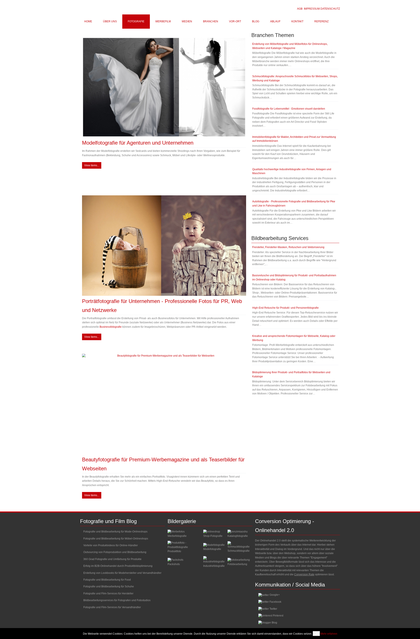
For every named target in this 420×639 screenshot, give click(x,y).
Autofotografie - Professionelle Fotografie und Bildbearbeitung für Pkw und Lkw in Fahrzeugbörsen (293, 203)
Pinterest (278, 615)
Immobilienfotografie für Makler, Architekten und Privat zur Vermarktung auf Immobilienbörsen (294, 139)
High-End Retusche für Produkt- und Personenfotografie (285, 307)
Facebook (275, 601)
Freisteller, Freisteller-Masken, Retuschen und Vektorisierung (288, 247)
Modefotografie (212, 549)
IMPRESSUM (312, 8)
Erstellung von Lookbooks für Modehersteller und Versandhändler (122, 572)
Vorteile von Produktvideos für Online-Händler (110, 545)
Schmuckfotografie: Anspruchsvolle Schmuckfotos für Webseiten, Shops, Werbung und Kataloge (295, 78)
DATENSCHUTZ (330, 8)
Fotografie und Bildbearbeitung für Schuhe (108, 586)
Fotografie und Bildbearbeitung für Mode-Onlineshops (115, 531)
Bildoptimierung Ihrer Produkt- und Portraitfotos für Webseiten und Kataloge (291, 374)
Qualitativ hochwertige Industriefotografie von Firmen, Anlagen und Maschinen (291, 171)
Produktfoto (174, 551)
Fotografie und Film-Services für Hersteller (108, 593)
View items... (91, 165)
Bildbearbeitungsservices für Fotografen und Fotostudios (116, 600)
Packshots (174, 564)
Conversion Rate (304, 574)
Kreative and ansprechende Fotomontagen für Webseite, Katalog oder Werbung (293, 338)
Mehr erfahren (328, 633)
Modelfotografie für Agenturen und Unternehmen (137, 143)
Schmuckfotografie (239, 550)
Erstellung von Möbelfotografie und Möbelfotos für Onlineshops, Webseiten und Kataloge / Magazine (290, 46)
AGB (300, 8)
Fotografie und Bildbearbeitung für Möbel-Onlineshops (115, 538)
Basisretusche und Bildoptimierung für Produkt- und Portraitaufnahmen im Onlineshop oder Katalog (294, 277)
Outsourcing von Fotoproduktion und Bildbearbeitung (114, 552)
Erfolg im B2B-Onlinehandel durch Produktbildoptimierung (117, 565)
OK (316, 633)
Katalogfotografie (238, 535)
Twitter (273, 608)
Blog (274, 622)
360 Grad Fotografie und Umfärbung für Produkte (112, 559)
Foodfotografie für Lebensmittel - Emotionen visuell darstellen (288, 108)
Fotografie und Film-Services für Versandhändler (112, 607)
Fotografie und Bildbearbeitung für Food (107, 579)
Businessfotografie (111, 326)
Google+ (275, 594)
